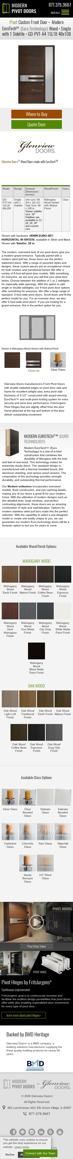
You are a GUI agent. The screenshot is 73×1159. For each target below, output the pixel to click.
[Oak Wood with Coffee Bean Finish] (19, 733)
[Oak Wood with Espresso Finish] (36, 733)
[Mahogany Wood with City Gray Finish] (45, 611)
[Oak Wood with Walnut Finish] (63, 699)
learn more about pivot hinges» (24, 1015)
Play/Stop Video (36, 946)
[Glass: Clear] (10, 797)
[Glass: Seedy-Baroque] (27, 863)
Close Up (33, 370)
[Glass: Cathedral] (10, 832)
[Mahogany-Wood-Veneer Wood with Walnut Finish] (12, 360)
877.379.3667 (60, 5)
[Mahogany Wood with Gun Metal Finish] (27, 611)
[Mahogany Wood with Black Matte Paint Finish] (36, 651)
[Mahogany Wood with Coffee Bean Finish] (45, 574)
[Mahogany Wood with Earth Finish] (10, 574)
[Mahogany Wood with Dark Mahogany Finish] (10, 611)
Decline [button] (9, 1154)
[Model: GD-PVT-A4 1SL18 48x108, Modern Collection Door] (36, 74)
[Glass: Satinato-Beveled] (63, 797)
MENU (65, 13)
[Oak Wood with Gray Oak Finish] (54, 733)
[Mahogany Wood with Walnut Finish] (27, 574)
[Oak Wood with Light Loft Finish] (10, 699)
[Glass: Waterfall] (63, 832)
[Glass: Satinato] (45, 797)
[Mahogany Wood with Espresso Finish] (63, 574)
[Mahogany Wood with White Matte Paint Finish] (63, 611)
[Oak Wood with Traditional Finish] (27, 699)
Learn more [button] (22, 1146)
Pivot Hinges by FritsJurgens (27, 982)
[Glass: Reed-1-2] (45, 863)
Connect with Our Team (40, 1153)
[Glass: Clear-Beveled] (27, 797)
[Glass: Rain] (45, 832)
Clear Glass (58, 369)
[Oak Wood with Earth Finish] (45, 699)
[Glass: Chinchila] (27, 832)
